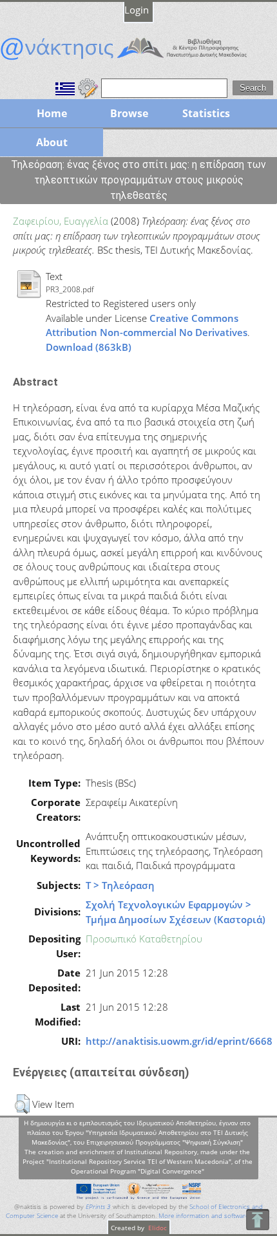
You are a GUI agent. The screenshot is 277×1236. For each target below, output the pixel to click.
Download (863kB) (88, 347)
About (52, 142)
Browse (129, 113)
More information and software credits (214, 1216)
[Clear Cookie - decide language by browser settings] (88, 86)
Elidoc (156, 1227)
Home (52, 113)
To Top (257, 1219)
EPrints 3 (98, 1207)
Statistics (206, 113)
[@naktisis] (138, 59)
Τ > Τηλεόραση (120, 885)
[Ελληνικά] (65, 86)
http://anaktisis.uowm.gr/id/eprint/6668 (179, 1041)
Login (136, 9)
